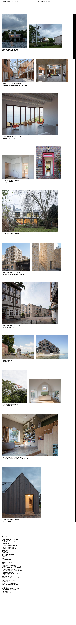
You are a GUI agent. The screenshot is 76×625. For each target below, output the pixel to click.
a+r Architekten (7, 562)
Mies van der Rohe (7, 576)
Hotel (4, 557)
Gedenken (5, 550)
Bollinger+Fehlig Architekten (11, 566)
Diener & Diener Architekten (10, 569)
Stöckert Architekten (9, 583)
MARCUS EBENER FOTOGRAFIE (10, 2)
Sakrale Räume (6, 560)
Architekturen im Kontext (10, 539)
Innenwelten (6, 540)
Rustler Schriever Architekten (11, 580)
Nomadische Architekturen (10, 588)
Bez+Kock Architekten (9, 565)
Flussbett (5, 591)
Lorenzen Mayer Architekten (11, 573)
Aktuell (4, 536)
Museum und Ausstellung (10, 546)
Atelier (4, 558)
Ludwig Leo (5, 575)
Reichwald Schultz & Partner (11, 579)
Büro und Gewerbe (8, 554)
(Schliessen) (47, 2)
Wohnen (4, 555)
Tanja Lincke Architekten (10, 584)
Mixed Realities (6, 593)
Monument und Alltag (9, 590)
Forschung (5, 553)
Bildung (4, 551)
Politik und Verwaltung (9, 549)
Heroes (4, 587)
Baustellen (5, 543)
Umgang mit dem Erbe (8, 542)
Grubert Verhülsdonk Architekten (13, 571)
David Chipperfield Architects (11, 568)
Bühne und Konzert (8, 547)
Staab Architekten (7, 582)
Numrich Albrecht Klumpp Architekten (14, 577)
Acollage (5, 564)
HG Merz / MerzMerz (8, 572)
